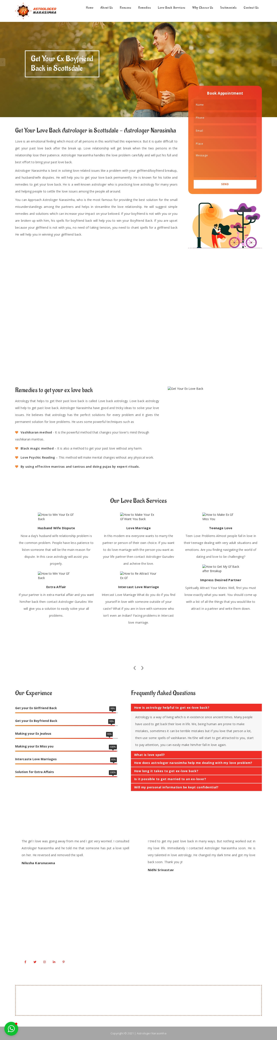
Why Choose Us (202, 8)
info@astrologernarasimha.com (49, 950)
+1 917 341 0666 (39, 941)
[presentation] (134, 666)
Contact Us (251, 8)
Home (89, 8)
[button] (11, 1029)
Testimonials (228, 8)
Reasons (125, 8)
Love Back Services (171, 8)
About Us (106, 8)
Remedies (144, 8)
